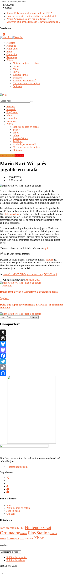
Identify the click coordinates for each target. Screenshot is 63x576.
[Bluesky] (31, 344)
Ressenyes (11, 57)
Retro (22, 539)
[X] (31, 332)
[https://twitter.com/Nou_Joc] (7, 477)
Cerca (34, 317)
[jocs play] (31, 442)
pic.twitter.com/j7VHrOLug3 (42, 274)
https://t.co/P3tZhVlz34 (14, 274)
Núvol (16, 71)
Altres (9, 60)
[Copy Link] (31, 367)
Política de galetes (15, 560)
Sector (16, 66)
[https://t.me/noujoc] (7, 489)
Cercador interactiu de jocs (26, 83)
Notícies (10, 42)
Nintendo (11, 45)
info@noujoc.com (17, 466)
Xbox (9, 51)
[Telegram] (31, 361)
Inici (8, 505)
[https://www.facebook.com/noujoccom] (7, 486)
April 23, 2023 (32, 279)
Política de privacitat (16, 557)
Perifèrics (17, 77)
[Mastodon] (31, 350)
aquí (45, 248)
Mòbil (16, 69)
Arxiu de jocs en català (24, 80)
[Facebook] (31, 356)
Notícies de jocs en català (26, 63)
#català (49, 259)
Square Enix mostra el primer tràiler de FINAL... (31, 13)
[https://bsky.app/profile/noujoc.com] (7, 480)
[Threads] (31, 338)
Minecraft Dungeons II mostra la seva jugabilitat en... (33, 21)
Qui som (17, 86)
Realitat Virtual (20, 74)
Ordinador (11, 54)
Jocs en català (13, 510)
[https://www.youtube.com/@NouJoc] (7, 492)
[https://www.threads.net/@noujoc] (7, 483)
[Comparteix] (31, 373)
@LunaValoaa (12, 214)
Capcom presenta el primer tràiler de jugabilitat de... (32, 16)
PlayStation (12, 48)
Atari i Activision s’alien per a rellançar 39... (28, 19)
